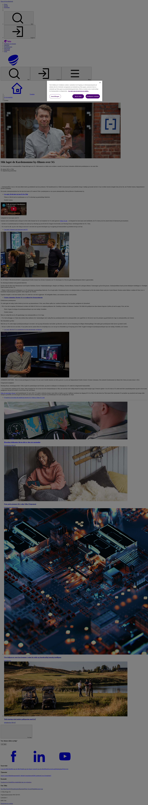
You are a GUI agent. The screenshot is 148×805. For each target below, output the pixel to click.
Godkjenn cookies (93, 96)
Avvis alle (78, 96)
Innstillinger (55, 96)
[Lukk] (100, 82)
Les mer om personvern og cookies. (78, 91)
